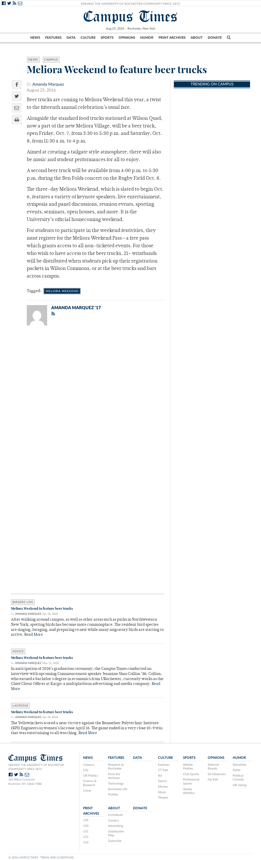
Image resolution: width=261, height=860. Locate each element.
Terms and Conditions (57, 857)
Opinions (127, 38)
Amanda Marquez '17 (76, 308)
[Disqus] (87, 396)
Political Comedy (238, 777)
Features (53, 38)
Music (162, 792)
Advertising (115, 825)
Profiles (113, 794)
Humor (146, 38)
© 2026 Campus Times (23, 857)
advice (18, 651)
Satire (236, 770)
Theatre (163, 797)
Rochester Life (117, 789)
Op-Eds (213, 779)
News (35, 38)
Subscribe (114, 840)
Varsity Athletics (189, 791)
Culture (88, 38)
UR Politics (90, 775)
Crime (87, 790)
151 (85, 831)
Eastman (163, 764)
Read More (33, 635)
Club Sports (191, 774)
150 (85, 825)
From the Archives (114, 776)
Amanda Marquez (48, 84)
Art (160, 775)
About (197, 38)
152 (85, 836)
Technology (116, 783)
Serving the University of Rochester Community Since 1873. (130, 3)
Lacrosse (20, 705)
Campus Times (131, 16)
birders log (22, 602)
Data (71, 38)
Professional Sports (191, 781)
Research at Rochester (116, 766)
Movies (163, 786)
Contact (113, 820)
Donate (215, 38)
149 (85, 820)
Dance (162, 781)
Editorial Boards (213, 766)
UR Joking (239, 785)
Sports (107, 38)
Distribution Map (116, 833)
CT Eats (163, 770)
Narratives (239, 764)
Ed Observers (217, 774)
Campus (51, 59)
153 (85, 842)
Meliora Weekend (62, 291)
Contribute (115, 814)
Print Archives (172, 38)
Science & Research (90, 783)
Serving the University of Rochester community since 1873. (36, 767)
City (85, 770)
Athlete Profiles (188, 766)
